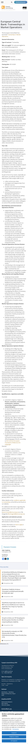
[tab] (14, 567)
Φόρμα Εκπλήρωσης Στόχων (8, 693)
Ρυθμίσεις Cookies (14, 736)
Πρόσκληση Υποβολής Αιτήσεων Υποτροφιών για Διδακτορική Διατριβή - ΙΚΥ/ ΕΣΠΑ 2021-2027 (13, 591)
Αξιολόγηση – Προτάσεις (7, 692)
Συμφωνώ (14, 732)
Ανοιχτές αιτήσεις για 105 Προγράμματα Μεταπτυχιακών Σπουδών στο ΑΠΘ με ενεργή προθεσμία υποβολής (13, 620)
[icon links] (11, 2)
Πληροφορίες (15, 729)
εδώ (19, 681)
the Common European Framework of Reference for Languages (13, 442)
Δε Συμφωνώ (14, 740)
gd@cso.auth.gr (9, 671)
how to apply (18, 524)
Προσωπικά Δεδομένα (6, 702)
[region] (14, 727)
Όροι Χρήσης (4, 703)
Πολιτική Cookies (5, 705)
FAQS (2, 695)
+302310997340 (8, 672)
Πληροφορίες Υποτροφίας (10, 547)
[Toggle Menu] (2, 2)
